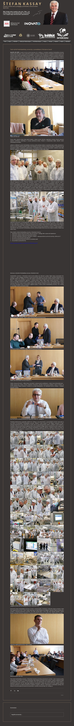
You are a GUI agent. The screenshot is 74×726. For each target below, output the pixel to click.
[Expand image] (17, 437)
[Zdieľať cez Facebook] (11, 690)
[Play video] (37, 257)
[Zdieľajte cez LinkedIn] (18, 690)
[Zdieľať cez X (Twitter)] (14, 690)
